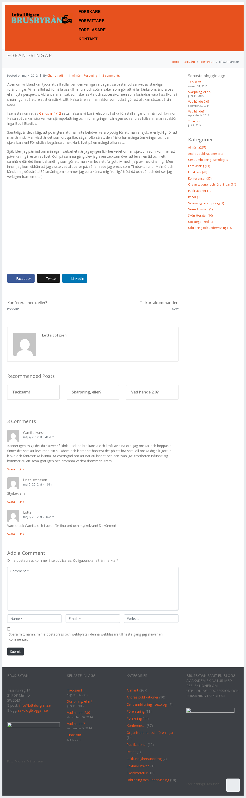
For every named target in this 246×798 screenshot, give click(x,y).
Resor (131, 751)
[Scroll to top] (233, 785)
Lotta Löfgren (54, 335)
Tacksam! (194, 82)
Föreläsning (136, 711)
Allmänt (77, 76)
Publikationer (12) (200, 191)
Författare (92, 21)
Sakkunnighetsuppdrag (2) (206, 203)
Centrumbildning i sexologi (147, 704)
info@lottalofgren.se (35, 705)
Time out (194, 121)
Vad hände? (196, 111)
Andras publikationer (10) (205, 154)
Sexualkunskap (138, 766)
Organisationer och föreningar (150, 732)
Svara (11, 469)
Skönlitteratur (137, 773)
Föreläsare (92, 30)
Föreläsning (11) (199, 166)
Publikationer (137, 744)
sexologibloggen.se (33, 710)
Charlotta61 (55, 76)
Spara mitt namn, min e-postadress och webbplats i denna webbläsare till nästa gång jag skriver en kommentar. (86, 637)
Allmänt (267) (197, 147)
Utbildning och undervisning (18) (210, 228)
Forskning (90, 76)
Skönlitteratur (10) (200, 215)
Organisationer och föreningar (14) (212, 184)
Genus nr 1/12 (50, 113)
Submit (15, 651)
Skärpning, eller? (199, 92)
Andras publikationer (142, 697)
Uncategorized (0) (200, 222)
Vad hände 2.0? (198, 102)
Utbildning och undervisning (148, 780)
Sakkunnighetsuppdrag (144, 758)
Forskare (90, 12)
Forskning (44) (197, 172)
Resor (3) (194, 197)
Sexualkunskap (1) (200, 209)
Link (21, 469)
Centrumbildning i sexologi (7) (208, 160)
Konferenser (136, 725)
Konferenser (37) (199, 178)
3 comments (111, 76)
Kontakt (88, 39)
